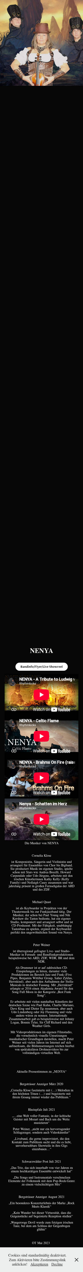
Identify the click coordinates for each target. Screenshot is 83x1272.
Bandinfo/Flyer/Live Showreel (42, 666)
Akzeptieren (39, 1264)
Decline (57, 1264)
